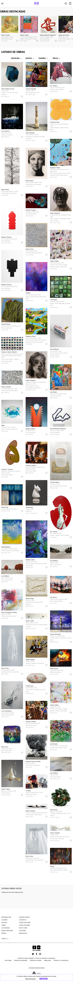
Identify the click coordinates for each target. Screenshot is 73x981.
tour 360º (22, 930)
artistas (4, 922)
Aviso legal (8, 960)
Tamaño (42, 58)
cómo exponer (24, 925)
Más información (30, 979)
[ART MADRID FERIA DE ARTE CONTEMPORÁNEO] (36, 3)
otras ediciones (24, 922)
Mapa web (47, 960)
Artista (29, 58)
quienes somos (24, 917)
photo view (23, 928)
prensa (3, 933)
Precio (55, 58)
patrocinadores (7, 930)
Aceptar (43, 979)
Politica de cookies (35, 960)
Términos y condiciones (61, 960)
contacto (22, 920)
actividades (5, 928)
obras (3, 925)
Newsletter (23, 933)
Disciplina (15, 58)
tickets (3, 938)
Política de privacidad (20, 960)
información (6, 917)
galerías (4, 920)
